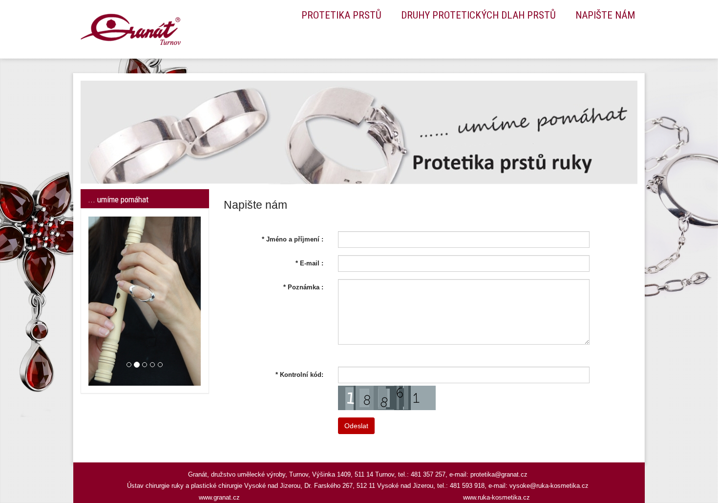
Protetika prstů (341, 15)
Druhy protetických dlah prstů (478, 15)
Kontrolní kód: (299, 374)
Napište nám (605, 15)
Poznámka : (303, 287)
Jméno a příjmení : (292, 239)
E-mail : (309, 263)
